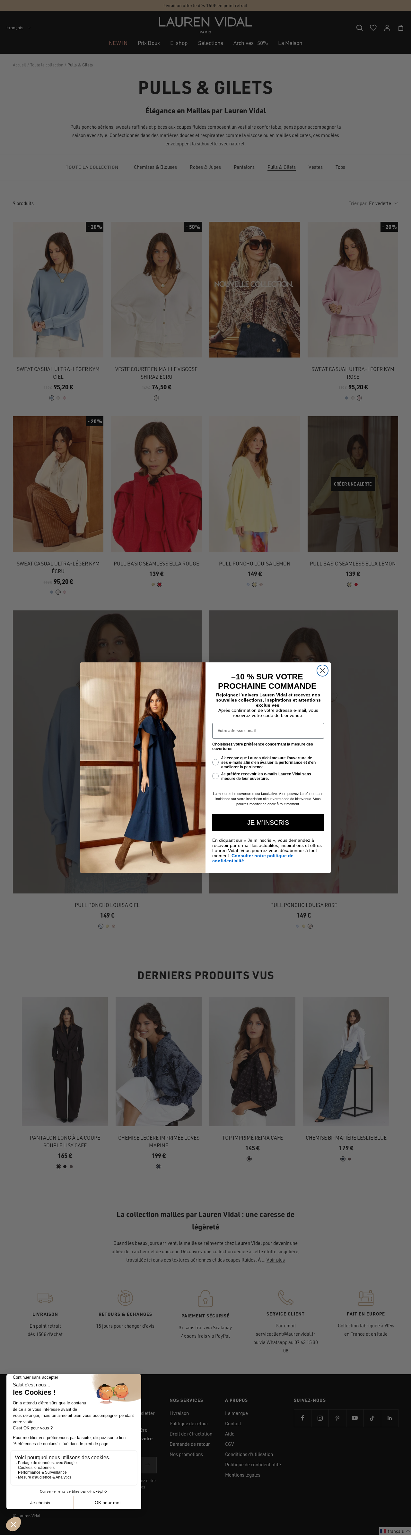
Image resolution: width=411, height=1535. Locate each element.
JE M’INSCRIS (268, 822)
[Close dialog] (322, 670)
